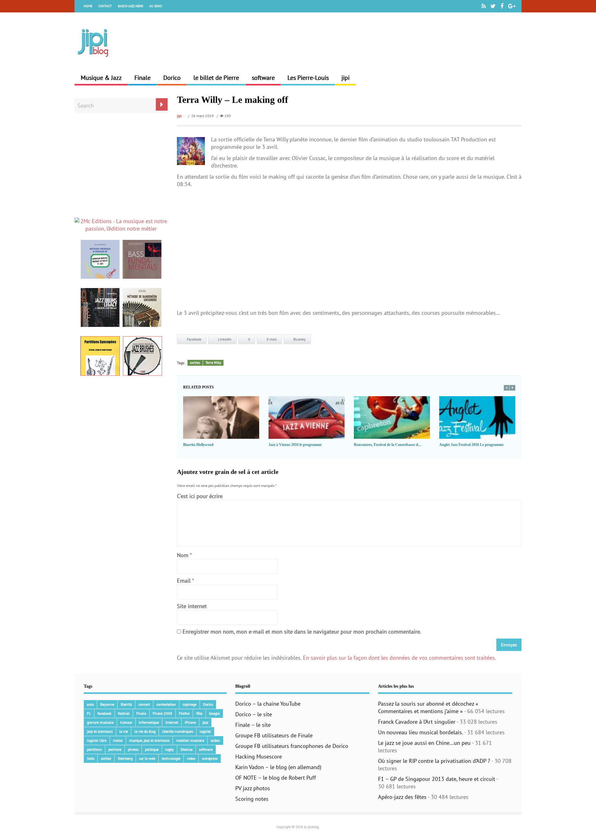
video (191, 758)
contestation (166, 704)
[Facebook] (501, 6)
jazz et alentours (100, 731)
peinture (114, 749)
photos (133, 749)
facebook (104, 713)
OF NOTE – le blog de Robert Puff (275, 777)
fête (199, 713)
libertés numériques (177, 731)
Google (214, 713)
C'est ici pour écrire (200, 496)
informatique (149, 722)
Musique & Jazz (101, 78)
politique (152, 749)
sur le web (147, 758)
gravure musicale (100, 722)
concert (144, 704)
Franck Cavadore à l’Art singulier (416, 721)
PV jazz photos (252, 788)
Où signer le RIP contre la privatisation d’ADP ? (434, 760)
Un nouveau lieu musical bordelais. (420, 732)
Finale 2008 (162, 713)
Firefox (184, 713)
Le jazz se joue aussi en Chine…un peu (424, 742)
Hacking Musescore (258, 756)
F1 (89, 713)
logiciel (205, 731)
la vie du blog (145, 731)
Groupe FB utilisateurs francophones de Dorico (291, 746)
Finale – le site (253, 724)
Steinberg (125, 758)
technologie (171, 758)
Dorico (172, 78)
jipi (345, 78)
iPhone (190, 722)
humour (126, 722)
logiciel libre (96, 740)
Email (184, 580)
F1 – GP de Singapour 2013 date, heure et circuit (436, 778)
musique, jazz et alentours (149, 740)
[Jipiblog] (93, 60)
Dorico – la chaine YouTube (267, 703)
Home (88, 6)
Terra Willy (213, 362)
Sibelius (186, 749)
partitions (94, 749)
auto (90, 704)
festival (124, 713)
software (263, 78)
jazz (205, 722)
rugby (169, 749)
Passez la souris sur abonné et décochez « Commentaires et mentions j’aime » (428, 707)
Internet (171, 722)
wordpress (210, 758)
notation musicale (190, 740)
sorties (195, 362)
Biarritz (126, 704)
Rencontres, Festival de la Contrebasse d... (387, 444)
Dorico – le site (253, 714)
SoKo (90, 758)
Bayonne (107, 704)
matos (118, 740)
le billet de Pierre (216, 78)
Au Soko (155, 6)
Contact (105, 6)
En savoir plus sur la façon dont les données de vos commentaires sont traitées (399, 657)
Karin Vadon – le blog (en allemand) (278, 767)
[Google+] (511, 6)
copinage (189, 704)
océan (215, 740)
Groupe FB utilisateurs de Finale (274, 735)
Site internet (192, 606)
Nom (182, 555)
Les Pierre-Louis (308, 78)
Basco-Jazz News (130, 6)
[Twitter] (493, 6)
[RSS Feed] (483, 6)
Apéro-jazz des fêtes (402, 796)
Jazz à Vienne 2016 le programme (295, 444)
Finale (142, 78)
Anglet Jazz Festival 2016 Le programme (471, 444)
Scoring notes (252, 798)
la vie (123, 731)
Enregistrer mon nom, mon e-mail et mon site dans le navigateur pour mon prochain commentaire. (302, 631)
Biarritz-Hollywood (198, 444)
